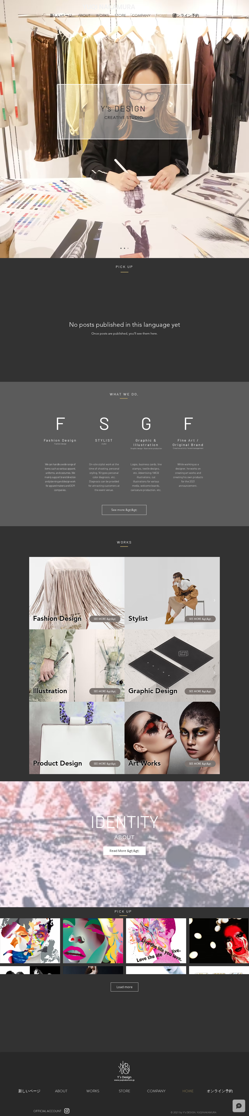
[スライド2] (124, 248)
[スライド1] (121, 248)
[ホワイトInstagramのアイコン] (66, 1110)
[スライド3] (128, 248)
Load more (124, 987)
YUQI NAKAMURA (108, 6)
